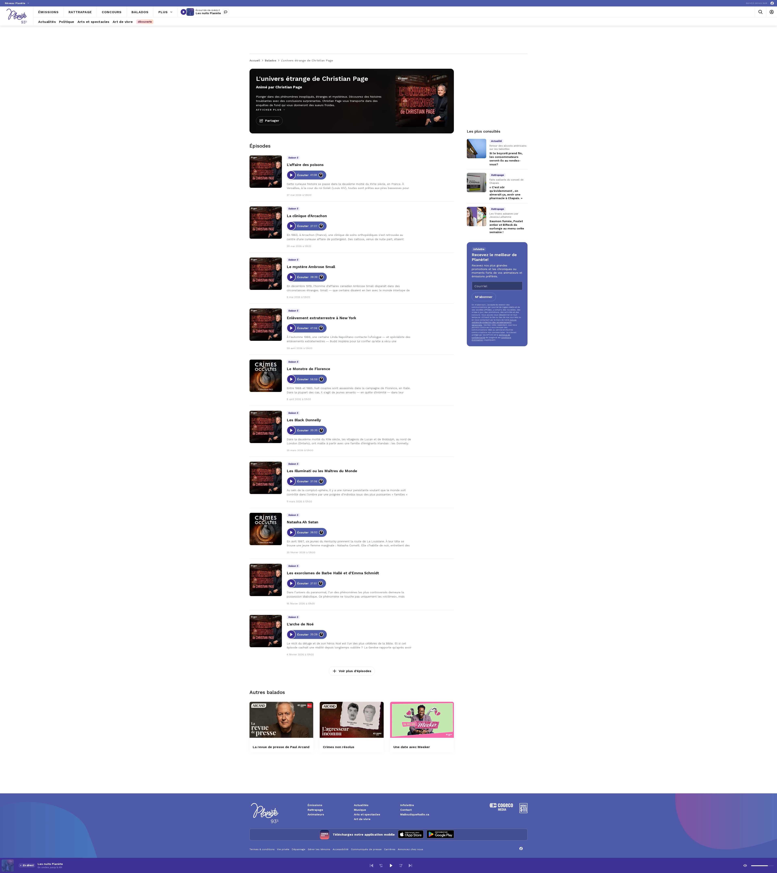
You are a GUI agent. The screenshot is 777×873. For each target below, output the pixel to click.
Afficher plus (269, 109)
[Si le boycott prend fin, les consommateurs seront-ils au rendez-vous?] (476, 148)
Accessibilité (340, 849)
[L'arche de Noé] (265, 631)
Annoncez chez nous (410, 849)
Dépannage (298, 849)
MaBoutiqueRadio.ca (414, 814)
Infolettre (407, 805)
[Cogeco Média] (501, 810)
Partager (272, 120)
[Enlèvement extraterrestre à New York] (265, 324)
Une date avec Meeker (411, 747)
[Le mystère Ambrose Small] (265, 274)
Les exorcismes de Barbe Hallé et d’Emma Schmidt (333, 573)
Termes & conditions (262, 849)
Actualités (361, 805)
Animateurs (316, 814)
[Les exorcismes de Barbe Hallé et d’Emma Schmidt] (265, 580)
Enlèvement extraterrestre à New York (321, 318)
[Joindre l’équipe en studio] (226, 12)
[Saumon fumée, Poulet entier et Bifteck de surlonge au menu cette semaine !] (476, 216)
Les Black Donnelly (304, 420)
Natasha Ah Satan (302, 522)
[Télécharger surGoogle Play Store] (440, 834)
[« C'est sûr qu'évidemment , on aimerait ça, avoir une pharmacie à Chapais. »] (476, 182)
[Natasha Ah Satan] (265, 529)
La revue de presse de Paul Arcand (281, 747)
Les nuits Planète (208, 13)
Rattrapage (315, 809)
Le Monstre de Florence (308, 369)
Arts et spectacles (367, 814)
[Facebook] (772, 3)
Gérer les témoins (319, 849)
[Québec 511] (523, 812)
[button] (371, 865)
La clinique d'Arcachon (307, 216)
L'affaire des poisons (305, 165)
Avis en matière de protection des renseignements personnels (494, 322)
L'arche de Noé (300, 624)
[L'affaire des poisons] (265, 171)
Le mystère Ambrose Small (311, 267)
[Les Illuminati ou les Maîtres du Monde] (265, 478)
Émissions (315, 805)
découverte (145, 21)
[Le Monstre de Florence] (265, 376)
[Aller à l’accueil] (16, 16)
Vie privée (283, 849)
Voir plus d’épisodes (355, 671)
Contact (406, 809)
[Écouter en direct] (183, 12)
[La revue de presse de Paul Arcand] (281, 720)
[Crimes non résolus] (351, 720)
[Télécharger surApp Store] (411, 834)
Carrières (389, 849)
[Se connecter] (771, 12)
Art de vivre (362, 819)
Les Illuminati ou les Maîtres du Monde (322, 471)
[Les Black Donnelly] (265, 427)
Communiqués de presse (366, 849)
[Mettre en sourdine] (745, 865)
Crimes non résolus (338, 747)
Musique (360, 809)
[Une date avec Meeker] (422, 720)
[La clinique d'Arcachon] (265, 222)
